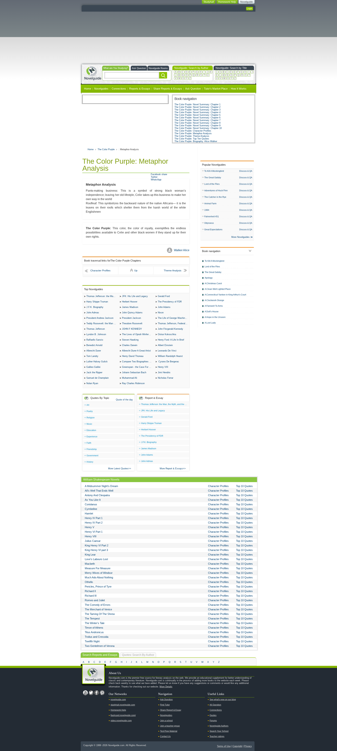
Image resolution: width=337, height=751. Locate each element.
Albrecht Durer (93, 350)
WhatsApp (156, 179)
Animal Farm (210, 203)
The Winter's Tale (94, 623)
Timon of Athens (94, 627)
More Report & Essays (171, 468)
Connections (119, 88)
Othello (89, 581)
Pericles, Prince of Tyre (98, 586)
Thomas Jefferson (95, 329)
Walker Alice (181, 250)
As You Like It (93, 499)
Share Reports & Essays (167, 88)
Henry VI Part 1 (94, 531)
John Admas (92, 312)
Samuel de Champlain (97, 378)
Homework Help (118, 710)
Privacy (248, 746)
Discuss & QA (245, 171)
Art (88, 405)
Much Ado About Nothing (99, 577)
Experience (92, 436)
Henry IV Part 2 (94, 522)
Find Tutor (165, 705)
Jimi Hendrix (164, 372)
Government (92, 455)
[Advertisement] (168, 38)
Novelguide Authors (219, 726)
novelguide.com (118, 699)
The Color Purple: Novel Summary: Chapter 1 (197, 104)
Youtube (85, 692)
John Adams (164, 307)
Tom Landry (92, 356)
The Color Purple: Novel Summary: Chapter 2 (197, 107)
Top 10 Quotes (244, 486)
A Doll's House (212, 311)
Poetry (90, 411)
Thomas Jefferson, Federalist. (173, 323)
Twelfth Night (92, 641)
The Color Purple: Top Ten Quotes (191, 138)
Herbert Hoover (129, 301)
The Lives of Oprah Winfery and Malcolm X (138, 334)
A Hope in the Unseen (215, 317)
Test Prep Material (168, 731)
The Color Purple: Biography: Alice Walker (195, 141)
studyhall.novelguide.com (123, 705)
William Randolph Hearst (170, 356)
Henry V (89, 527)
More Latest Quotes (118, 468)
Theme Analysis (172, 270)
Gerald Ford (164, 296)
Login (249, 8)
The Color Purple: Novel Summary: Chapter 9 (197, 125)
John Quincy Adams (132, 312)
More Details (166, 686)
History (90, 462)
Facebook (96, 692)
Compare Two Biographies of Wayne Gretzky (138, 361)
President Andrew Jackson (99, 318)
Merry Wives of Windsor (99, 572)
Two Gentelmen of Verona (99, 645)
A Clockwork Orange (214, 300)
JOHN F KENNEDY (132, 329)
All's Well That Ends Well (99, 490)
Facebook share (159, 174)
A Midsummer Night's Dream (101, 486)
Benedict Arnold (94, 345)
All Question (215, 705)
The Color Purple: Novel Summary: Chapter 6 (197, 117)
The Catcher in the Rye (215, 197)
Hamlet (89, 513)
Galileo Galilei (93, 367)
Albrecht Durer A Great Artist (136, 350)
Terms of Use (224, 746)
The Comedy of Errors (97, 604)
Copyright (237, 746)
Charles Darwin (129, 345)
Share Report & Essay (170, 710)
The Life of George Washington (173, 318)
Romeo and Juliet (95, 600)
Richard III (91, 595)
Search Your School (219, 731)
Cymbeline (91, 508)
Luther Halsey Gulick (97, 361)
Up (135, 270)
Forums (213, 720)
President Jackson (131, 318)
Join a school (166, 720)
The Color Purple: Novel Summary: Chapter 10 (198, 128)
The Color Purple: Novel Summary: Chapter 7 (197, 120)
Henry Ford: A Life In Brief (171, 339)
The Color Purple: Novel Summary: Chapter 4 (197, 112)
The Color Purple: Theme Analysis (191, 136)
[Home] (93, 73)
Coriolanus (91, 504)
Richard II (90, 591)
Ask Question (139, 68)
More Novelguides (240, 237)
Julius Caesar (93, 540)
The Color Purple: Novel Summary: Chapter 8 (197, 123)
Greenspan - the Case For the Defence (138, 367)
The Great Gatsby (212, 177)
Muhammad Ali (129, 378)
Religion (91, 417)
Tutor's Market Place (216, 88)
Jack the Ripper (94, 372)
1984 (206, 210)
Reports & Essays (139, 88)
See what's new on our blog (223, 699)
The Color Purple (106, 149)
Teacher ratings (217, 736)
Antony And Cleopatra (97, 495)
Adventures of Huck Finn (216, 190)
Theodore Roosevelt (132, 323)
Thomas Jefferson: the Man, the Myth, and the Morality (102, 296)
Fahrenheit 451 (211, 216)
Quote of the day (124, 399)
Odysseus (209, 223)
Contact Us (165, 736)
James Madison (130, 307)
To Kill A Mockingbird (214, 171)
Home (87, 88)
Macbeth (90, 563)
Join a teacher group (170, 726)
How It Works (238, 88)
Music (89, 424)
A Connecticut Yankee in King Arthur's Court (225, 294)
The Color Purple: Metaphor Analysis (193, 133)
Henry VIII (163, 367)
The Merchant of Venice (98, 609)
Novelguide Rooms (158, 68)
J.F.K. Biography (94, 307)
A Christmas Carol (213, 283)
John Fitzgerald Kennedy (170, 329)
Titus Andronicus (94, 632)
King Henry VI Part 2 (96, 545)
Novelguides (101, 88)
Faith (89, 443)
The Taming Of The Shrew (100, 613)
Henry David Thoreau (132, 356)
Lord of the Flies (212, 184)
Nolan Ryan (92, 383)
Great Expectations (213, 229)
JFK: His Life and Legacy (135, 296)
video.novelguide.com (121, 720)
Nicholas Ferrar (165, 378)
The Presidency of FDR (170, 301)
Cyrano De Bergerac (168, 361)
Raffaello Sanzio (94, 339)
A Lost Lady (210, 323)
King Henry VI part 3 (96, 549)
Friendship (92, 449)
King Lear (90, 554)
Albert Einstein (165, 345)
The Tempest (92, 618)
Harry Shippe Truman (97, 301)
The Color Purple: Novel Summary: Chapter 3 (197, 109)
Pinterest (102, 692)
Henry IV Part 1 (94, 518)
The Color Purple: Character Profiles (192, 130)
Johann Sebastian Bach (134, 372)
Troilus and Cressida (96, 636)
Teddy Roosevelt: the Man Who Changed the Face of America (102, 323)
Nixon (161, 312)
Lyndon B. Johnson (96, 334)
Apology (209, 278)
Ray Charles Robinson (133, 383)
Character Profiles (100, 270)
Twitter (154, 177)
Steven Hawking (130, 339)
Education (91, 430)
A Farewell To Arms (214, 306)
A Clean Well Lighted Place (218, 289)
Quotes (213, 715)
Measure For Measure (97, 568)
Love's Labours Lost (96, 559)
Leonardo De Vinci (167, 350)
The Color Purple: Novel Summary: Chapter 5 (197, 115)
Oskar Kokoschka (167, 334)
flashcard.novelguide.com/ (123, 715)
